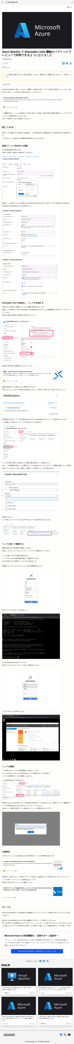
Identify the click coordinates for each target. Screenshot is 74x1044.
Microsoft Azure (7, 59)
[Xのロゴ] (65, 1034)
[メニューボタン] (2, 2)
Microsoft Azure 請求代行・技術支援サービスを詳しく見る (37, 951)
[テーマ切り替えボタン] (72, 2)
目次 (68, 7)
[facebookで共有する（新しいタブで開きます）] (67, 63)
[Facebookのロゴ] (61, 1034)
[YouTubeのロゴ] (69, 1034)
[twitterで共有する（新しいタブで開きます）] (71, 63)
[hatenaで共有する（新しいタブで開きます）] (63, 63)
